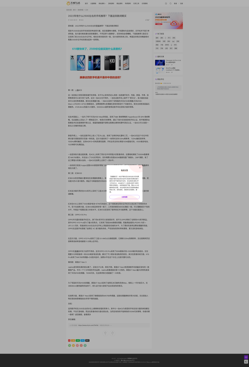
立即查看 (124, 197)
